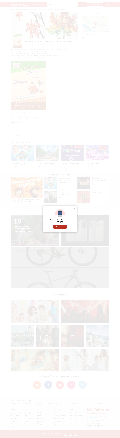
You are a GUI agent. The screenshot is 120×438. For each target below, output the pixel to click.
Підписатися (60, 227)
